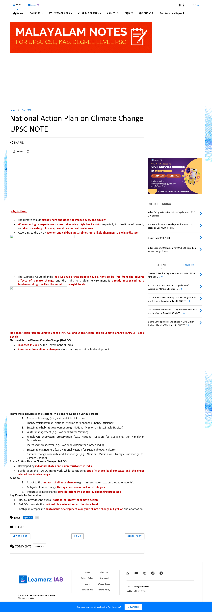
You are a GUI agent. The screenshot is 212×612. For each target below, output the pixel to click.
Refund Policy (104, 590)
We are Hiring (104, 584)
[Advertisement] (106, 79)
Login (87, 584)
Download (133, 607)
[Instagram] (144, 573)
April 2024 (26, 110)
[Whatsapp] (128, 573)
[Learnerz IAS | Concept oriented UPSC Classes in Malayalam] (33, 6)
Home (19, 13)
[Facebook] (153, 573)
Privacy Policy (87, 578)
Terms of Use (87, 590)
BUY (130, 13)
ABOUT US (113, 13)
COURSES (35, 13)
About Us (104, 573)
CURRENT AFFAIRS (88, 13)
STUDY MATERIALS (59, 13)
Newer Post (20, 536)
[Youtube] (136, 573)
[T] (161, 573)
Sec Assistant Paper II (172, 13)
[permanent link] (28, 151)
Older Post (134, 536)
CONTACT (147, 13)
